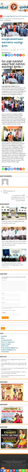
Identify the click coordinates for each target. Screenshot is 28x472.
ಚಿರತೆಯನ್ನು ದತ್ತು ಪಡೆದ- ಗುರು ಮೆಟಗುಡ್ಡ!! (9, 191)
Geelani (20, 462)
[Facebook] (6, 55)
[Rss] (14, 459)
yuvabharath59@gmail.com (8, 350)
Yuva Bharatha (5, 49)
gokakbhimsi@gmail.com (11, 348)
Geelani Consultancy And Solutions (10, 464)
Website (3, 302)
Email (3, 297)
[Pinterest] (20, 55)
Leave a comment (6, 50)
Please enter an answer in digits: (8, 310)
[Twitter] (12, 55)
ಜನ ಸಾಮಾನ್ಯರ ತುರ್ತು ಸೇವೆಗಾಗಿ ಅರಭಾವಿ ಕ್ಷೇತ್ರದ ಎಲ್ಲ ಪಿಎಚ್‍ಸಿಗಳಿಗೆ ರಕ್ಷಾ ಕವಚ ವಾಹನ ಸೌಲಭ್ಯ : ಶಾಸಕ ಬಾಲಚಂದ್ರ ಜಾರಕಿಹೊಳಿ (18, 197)
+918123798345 (5, 351)
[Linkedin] (17, 55)
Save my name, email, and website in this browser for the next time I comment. (14, 308)
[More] (23, 55)
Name (3, 293)
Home (2, 18)
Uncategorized (8, 18)
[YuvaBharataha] (14, 6)
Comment (4, 280)
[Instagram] (14, 55)
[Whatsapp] (3, 55)
